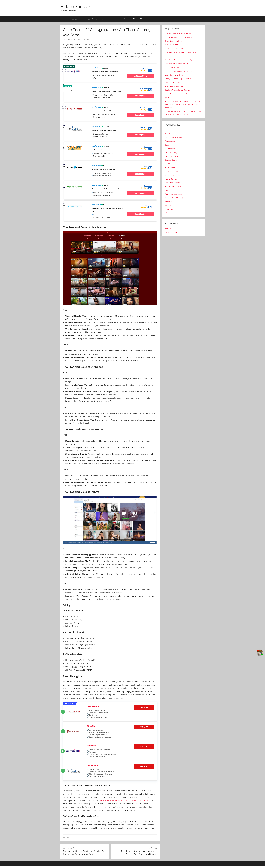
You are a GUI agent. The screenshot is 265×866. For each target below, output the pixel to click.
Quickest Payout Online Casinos (177, 90)
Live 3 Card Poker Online (174, 75)
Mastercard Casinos (172, 175)
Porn (125, 19)
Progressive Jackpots (173, 194)
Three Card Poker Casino (175, 49)
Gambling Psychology (173, 164)
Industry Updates (171, 171)
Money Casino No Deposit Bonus (178, 79)
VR (133, 19)
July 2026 (168, 228)
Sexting (105, 19)
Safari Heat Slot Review (174, 86)
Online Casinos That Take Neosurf (178, 33)
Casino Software (171, 156)
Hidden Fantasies (77, 6)
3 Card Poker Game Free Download (179, 37)
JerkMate (91, 746)
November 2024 (171, 232)
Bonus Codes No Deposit (175, 41)
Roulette (168, 202)
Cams (116, 19)
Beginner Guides (171, 141)
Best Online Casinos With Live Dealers (180, 71)
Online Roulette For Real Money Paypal (180, 52)
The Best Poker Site (172, 56)
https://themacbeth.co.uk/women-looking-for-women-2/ (125, 801)
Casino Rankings (171, 152)
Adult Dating (92, 19)
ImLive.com (92, 765)
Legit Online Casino (172, 82)
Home (63, 19)
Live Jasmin (93, 706)
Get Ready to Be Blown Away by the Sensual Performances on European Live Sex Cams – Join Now (182, 104)
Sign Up (144, 707)
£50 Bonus (169, 98)
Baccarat (168, 134)
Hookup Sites (76, 19)
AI (141, 19)
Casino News (170, 149)
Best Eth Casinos (171, 45)
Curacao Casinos (171, 160)
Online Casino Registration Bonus (178, 94)
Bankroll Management (173, 137)
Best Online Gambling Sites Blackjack (179, 60)
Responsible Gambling (174, 198)
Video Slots (169, 209)
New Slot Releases (172, 183)
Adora (90, 40)
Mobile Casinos (171, 179)
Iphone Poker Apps (172, 67)
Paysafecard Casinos (173, 186)
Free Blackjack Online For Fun (176, 64)
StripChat (91, 726)
